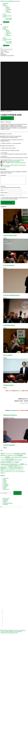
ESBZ (11, 165)
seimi (5, 469)
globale (13, 461)
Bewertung (3, 186)
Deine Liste (5, 499)
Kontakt (5, 501)
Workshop (20, 471)
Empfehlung (6, 478)
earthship (20, 455)
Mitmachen (5, 500)
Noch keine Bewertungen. (12, 160)
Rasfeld (8, 166)
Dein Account (6, 498)
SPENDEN (5, 3)
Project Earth (6, 489)
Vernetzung (13, 471)
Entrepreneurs (3, 457)
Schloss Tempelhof (15, 468)
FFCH (11, 457)
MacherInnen (3, 54)
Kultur (7, 10)
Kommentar (3, 175)
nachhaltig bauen (13, 466)
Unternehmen (3, 471)
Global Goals (13, 464)
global (2, 166)
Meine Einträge (8, 118)
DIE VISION (9, 18)
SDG (2, 470)
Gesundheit (8, 12)
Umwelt (7, 8)
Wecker (16, 471)
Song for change (10, 469)
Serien (4, 14)
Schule (23, 467)
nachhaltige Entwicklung (20, 162)
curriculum (7, 165)
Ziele (4, 472)
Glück (18, 464)
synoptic (16, 469)
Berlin (3, 165)
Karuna (5, 465)
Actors (2, 53)
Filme (4, 4)
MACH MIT (9, 19)
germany (3, 462)
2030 (2, 453)
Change (10, 455)
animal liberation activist (9, 453)
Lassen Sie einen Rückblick (18, 160)
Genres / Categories (5, 52)
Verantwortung (8, 471)
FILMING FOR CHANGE (19, 165)
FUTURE (10, 459)
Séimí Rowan (20, 469)
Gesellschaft (8, 9)
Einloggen (7, 22)
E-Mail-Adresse (4, 192)
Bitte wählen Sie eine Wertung (13, 187)
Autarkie (23, 453)
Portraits (5, 480)
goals (5, 166)
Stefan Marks (17, 161)
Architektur (17, 453)
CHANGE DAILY (7, 15)
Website (2, 195)
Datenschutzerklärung (8, 503)
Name (2, 190)
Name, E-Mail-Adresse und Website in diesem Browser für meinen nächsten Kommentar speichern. (14, 198)
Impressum (5, 504)
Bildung (7, 7)
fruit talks (4, 459)
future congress (18, 459)
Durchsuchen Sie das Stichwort (7, 55)
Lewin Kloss (11, 161)
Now (19, 465)
